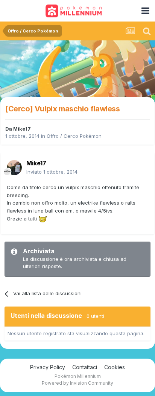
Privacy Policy (47, 367)
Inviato (52, 172)
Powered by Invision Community (77, 383)
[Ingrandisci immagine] (42, 219)
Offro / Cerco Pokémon (74, 136)
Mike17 (22, 129)
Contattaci (84, 367)
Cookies (114, 367)
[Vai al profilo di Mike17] (14, 167)
